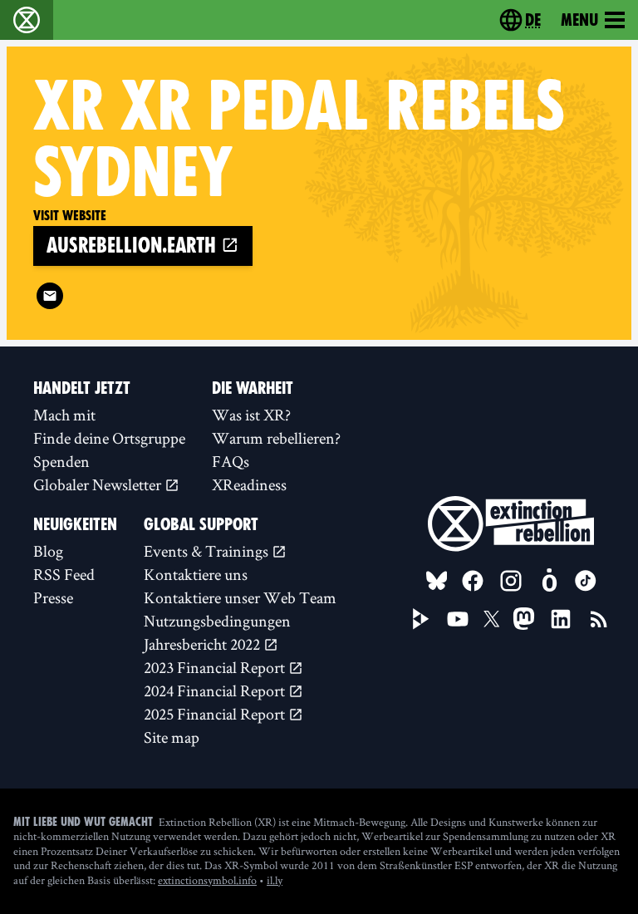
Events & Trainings (208, 551)
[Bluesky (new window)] (437, 580)
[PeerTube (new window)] (421, 619)
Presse (53, 597)
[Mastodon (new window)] (524, 618)
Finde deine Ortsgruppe (109, 438)
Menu (579, 20)
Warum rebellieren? (276, 438)
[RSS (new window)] (599, 619)
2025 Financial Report (216, 714)
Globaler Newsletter (98, 484)
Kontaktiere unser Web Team (240, 597)
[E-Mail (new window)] (50, 296)
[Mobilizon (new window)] (549, 581)
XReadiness (249, 484)
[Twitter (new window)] (492, 619)
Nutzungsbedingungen (217, 620)
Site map (171, 737)
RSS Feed (64, 574)
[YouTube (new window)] (458, 619)
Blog (48, 551)
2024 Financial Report (216, 690)
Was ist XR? (251, 414)
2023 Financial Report (216, 667)
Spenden (61, 461)
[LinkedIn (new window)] (561, 619)
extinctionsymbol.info (207, 879)
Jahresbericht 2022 (203, 644)
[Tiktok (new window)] (585, 580)
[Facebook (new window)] (473, 581)
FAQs (230, 461)
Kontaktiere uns (196, 574)
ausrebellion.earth (134, 245)
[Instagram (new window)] (511, 581)
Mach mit (64, 414)
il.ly (274, 879)
